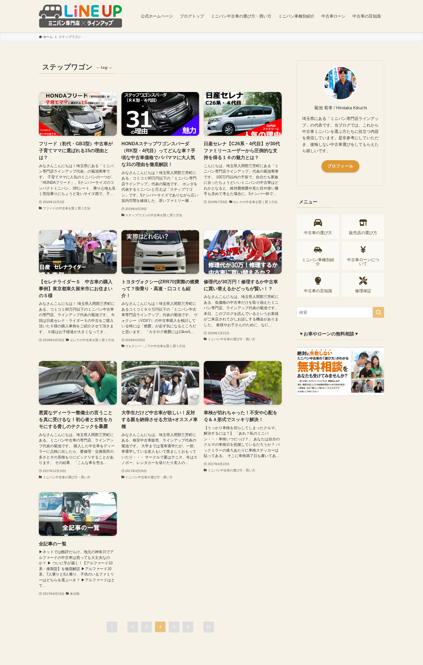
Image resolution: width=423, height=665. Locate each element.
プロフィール (340, 166)
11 (209, 626)
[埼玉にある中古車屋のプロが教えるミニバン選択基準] (80, 16)
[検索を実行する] (378, 312)
